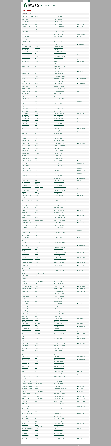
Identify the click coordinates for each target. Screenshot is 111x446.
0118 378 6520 (81, 237)
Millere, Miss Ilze (25, 260)
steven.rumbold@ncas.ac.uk (59, 345)
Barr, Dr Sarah (25, 51)
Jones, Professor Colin (26, 195)
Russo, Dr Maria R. (25, 346)
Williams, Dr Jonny (25, 418)
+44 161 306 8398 (81, 91)
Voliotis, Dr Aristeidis (26, 393)
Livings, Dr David (25, 224)
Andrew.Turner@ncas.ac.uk (59, 386)
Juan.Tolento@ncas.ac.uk (59, 379)
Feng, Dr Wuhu (25, 128)
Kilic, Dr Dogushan (25, 205)
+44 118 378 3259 (81, 430)
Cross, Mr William (25, 93)
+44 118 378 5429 (81, 168)
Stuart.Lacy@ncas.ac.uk (58, 212)
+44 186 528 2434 (81, 291)
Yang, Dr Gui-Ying (25, 435)
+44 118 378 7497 (81, 173)
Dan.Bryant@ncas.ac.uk (58, 64)
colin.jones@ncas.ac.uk (58, 195)
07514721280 (80, 160)
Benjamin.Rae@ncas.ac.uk (59, 321)
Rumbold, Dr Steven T (26, 345)
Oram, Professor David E (26, 288)
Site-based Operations (39, 23)
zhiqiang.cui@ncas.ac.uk (58, 95)
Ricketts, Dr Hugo (25, 333)
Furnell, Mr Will (25, 138)
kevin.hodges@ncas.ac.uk (59, 177)
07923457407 (80, 36)
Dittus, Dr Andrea (25, 110)
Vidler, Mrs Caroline (26, 391)
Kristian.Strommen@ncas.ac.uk (60, 373)
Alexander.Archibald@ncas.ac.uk (60, 34)
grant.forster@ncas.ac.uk (59, 135)
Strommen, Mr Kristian (26, 373)
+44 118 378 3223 (81, 71)
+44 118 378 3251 (81, 359)
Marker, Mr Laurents (26, 242)
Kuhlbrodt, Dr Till (25, 210)
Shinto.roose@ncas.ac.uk (59, 341)
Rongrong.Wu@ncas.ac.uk (59, 431)
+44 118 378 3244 (81, 267)
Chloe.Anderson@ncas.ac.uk (59, 28)
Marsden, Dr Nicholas (26, 244)
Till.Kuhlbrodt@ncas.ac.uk (59, 210)
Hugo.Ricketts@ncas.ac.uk (59, 333)
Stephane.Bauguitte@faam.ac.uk (60, 54)
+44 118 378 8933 (81, 245)
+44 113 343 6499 (81, 101)
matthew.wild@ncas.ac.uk (59, 415)
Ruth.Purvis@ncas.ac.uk (58, 318)
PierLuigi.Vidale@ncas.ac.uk (59, 389)
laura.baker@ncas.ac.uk (58, 44)
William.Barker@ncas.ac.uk (59, 49)
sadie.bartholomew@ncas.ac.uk (60, 53)
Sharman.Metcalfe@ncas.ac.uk (60, 259)
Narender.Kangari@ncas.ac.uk (60, 200)
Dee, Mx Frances (25, 101)
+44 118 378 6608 (81, 59)
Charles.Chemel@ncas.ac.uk (59, 78)
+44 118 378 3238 (81, 178)
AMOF (36, 126)
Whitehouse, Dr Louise (26, 411)
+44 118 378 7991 (81, 170)
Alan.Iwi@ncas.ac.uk (58, 192)
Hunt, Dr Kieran (25, 188)
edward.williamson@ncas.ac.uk (60, 421)
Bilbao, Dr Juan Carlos (26, 58)
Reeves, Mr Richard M (26, 325)
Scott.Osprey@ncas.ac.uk (59, 291)
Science (36, 16)
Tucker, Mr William (25, 384)
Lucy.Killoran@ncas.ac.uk (59, 207)
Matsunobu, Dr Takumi (26, 252)
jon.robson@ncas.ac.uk (58, 338)
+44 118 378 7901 (81, 143)
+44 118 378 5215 (81, 351)
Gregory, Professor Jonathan (27, 151)
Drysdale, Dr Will (25, 115)
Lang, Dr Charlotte (25, 213)
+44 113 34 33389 (81, 336)
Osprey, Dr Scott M (25, 291)
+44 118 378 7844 (81, 389)
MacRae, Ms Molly (25, 235)
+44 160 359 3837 (81, 135)
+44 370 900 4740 (81, 371)
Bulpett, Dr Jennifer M (26, 66)
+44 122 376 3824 (81, 401)
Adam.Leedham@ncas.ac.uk (59, 220)
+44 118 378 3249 (81, 315)
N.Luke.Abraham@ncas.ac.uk (59, 17)
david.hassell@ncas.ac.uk (59, 167)
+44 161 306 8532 (81, 24)
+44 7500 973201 (81, 105)
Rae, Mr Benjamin (25, 321)
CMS (35, 19)
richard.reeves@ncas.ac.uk (59, 325)
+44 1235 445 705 (81, 180)
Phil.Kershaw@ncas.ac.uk (59, 203)
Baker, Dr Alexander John (27, 43)
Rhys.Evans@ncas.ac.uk (58, 123)
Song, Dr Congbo (25, 363)
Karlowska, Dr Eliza (25, 202)
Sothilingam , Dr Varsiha (26, 364)
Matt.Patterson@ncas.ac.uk (59, 300)
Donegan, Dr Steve (25, 111)
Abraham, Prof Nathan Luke (27, 17)
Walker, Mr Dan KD (25, 396)
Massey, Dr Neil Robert (26, 249)
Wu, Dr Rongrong (25, 431)
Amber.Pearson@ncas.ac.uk (59, 303)
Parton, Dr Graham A (26, 296)
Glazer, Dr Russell (25, 146)
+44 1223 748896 (81, 346)
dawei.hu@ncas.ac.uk (58, 185)
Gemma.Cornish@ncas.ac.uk (59, 90)
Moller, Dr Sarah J (25, 265)
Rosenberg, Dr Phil (25, 343)
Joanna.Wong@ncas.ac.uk (59, 426)
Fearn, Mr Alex (25, 126)
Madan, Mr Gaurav (25, 237)
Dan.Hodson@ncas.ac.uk (59, 178)
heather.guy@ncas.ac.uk (58, 157)
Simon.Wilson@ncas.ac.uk (59, 423)
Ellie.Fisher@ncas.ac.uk (58, 133)
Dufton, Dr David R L (26, 116)
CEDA (36, 28)
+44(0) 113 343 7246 (82, 78)
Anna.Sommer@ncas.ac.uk (59, 361)
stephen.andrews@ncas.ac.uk (59, 31)
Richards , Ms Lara (25, 328)
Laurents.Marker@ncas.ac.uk (59, 242)
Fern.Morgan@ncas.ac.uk (59, 270)
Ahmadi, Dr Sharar (25, 19)
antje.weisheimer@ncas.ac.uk (59, 406)
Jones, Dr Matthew (25, 197)
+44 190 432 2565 (81, 323)
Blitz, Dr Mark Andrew (26, 61)
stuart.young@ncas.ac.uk (59, 438)
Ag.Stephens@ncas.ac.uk (59, 368)
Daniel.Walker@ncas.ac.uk (59, 396)
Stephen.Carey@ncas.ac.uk (59, 69)
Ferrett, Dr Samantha (26, 131)
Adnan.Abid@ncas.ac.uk (58, 16)
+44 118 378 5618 (81, 423)
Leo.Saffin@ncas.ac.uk (58, 348)
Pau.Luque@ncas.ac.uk (58, 230)
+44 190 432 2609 (81, 187)
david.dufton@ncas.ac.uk (59, 116)
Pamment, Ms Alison (26, 295)
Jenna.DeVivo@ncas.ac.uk (59, 106)
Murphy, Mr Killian (25, 273)
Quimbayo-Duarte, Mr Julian (27, 320)
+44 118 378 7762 (81, 43)
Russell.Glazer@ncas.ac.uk (59, 146)
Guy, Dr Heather (25, 157)
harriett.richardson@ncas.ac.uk (60, 330)
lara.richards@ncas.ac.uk (59, 328)
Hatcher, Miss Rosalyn (26, 168)
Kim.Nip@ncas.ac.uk (58, 281)
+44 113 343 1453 (81, 326)
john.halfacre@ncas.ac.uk (59, 158)
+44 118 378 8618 (81, 413)
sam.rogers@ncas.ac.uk (58, 340)
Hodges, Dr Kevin (25, 177)
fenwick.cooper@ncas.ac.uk (59, 88)
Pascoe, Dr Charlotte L (26, 298)
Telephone (79, 14)
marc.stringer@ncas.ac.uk (59, 371)
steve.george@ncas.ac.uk (59, 143)
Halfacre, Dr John (25, 158)
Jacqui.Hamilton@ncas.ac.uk (59, 160)
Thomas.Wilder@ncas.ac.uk (59, 416)
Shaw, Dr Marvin (25, 356)
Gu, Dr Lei (24, 155)
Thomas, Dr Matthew (26, 376)
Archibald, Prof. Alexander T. (27, 34)
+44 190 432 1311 (81, 398)
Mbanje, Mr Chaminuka (26, 255)
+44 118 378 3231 (81, 130)
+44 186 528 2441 (81, 406)
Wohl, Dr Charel (25, 425)
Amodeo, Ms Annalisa (26, 26)
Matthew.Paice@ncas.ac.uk (59, 293)
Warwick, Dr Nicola (25, 401)
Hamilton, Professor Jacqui (27, 160)
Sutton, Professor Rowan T (27, 374)
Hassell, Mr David (25, 167)
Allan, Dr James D (25, 24)
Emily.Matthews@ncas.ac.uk (59, 254)
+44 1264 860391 (81, 325)
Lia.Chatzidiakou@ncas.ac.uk (59, 76)
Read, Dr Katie (25, 323)
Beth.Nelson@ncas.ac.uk (58, 279)
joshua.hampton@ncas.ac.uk (59, 162)
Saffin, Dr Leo (24, 348)
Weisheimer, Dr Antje (26, 406)
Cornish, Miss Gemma (26, 90)
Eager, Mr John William (26, 118)
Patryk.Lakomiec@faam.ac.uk (59, 232)
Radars (36, 180)
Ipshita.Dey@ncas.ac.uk (58, 108)
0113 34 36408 (81, 270)
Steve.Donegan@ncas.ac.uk (59, 111)
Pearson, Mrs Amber (26, 303)
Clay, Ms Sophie (25, 81)
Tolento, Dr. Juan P (25, 379)
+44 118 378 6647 (81, 257)
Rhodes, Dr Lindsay (26, 326)
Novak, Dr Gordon (25, 284)
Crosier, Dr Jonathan (26, 91)
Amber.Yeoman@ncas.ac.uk (59, 436)
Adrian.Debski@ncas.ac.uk (59, 100)
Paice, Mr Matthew (25, 293)
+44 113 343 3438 (81, 128)
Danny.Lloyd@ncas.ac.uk (59, 225)
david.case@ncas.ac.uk (58, 71)
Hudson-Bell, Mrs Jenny (26, 187)
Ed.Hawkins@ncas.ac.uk (58, 170)
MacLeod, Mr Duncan (26, 234)
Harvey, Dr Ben (25, 163)
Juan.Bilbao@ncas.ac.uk (58, 58)
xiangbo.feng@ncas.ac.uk (59, 130)
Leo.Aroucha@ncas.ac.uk (59, 38)
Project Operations (38, 162)
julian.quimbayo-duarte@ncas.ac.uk (61, 320)
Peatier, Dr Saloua (25, 305)
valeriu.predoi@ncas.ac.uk (59, 315)
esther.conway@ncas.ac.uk (59, 86)
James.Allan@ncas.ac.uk (58, 24)
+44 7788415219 (81, 358)
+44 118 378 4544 (81, 428)
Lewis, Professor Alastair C (27, 222)
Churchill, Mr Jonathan (26, 79)
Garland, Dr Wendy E (26, 140)
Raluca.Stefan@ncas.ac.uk (59, 366)
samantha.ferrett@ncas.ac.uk (59, 131)
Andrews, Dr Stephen (26, 31)
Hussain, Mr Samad (26, 190)
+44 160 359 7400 (81, 288)
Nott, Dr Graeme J (25, 283)
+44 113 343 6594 (81, 61)
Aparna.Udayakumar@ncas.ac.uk (60, 388)
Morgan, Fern (24, 270)
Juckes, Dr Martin (25, 198)
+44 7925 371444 (81, 26)
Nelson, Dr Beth (25, 279)
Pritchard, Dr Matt (25, 316)
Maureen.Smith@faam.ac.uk (59, 358)
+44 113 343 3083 (81, 68)
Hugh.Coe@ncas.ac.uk (58, 83)
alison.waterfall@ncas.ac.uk (59, 403)
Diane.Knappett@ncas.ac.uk (59, 208)
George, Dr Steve (25, 143)
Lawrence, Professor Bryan (27, 215)
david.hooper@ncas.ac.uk (59, 180)
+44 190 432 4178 (81, 120)
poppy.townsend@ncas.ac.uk (59, 381)
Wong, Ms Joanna (25, 426)
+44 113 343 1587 (81, 396)
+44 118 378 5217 (81, 163)
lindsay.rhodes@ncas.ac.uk (59, 326)
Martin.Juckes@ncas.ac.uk (59, 198)
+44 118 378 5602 (81, 151)
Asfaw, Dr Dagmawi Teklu (27, 39)
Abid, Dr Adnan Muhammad (27, 16)
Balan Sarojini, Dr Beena (26, 46)
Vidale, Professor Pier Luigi (27, 389)
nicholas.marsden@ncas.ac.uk (60, 244)
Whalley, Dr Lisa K (25, 410)
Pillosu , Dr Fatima (25, 311)
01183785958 (80, 335)
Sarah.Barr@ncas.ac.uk (58, 51)
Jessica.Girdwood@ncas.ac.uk (59, 145)
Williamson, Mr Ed (25, 421)
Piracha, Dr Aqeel (25, 313)
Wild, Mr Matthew (25, 415)
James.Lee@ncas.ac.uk (58, 218)
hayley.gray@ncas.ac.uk (58, 150)
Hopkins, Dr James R (26, 182)
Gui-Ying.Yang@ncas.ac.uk (59, 435)
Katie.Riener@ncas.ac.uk (58, 335)
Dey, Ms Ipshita (25, 108)
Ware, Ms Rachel (25, 400)
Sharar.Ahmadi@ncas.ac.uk (59, 19)
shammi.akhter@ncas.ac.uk (59, 21)
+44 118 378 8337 (81, 374)
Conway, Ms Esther (25, 86)
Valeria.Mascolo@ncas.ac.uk (59, 247)
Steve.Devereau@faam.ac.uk (59, 105)
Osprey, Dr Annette (25, 289)
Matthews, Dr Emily (25, 254)
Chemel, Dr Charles (25, 78)
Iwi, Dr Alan (24, 192)
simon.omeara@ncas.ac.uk (59, 286)
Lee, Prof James (25, 218)
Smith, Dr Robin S (25, 359)
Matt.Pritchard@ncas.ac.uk (59, 316)
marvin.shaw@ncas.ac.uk (59, 356)
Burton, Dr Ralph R (25, 68)
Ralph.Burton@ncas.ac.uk (59, 68)
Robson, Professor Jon (26, 338)
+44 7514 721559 (81, 234)
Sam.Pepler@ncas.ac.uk (58, 308)
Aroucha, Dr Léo (25, 38)
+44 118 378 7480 (81, 230)
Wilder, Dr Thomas (25, 416)
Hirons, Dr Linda (25, 173)
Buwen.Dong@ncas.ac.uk (59, 113)
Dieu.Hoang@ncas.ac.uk (58, 175)
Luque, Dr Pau (25, 230)
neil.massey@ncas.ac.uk (58, 249)
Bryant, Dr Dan (25, 64)
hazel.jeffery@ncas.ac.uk (58, 193)
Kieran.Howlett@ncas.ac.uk (59, 183)
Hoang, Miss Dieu (25, 175)
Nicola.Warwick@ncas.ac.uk (59, 401)
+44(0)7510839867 (81, 277)
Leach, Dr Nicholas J (26, 217)
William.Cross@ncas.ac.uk (59, 93)
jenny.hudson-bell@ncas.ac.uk (60, 187)
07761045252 (80, 303)
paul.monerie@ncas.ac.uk (59, 267)
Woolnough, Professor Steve (27, 428)
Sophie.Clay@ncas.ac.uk (58, 81)
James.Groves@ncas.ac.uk (59, 153)
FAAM (36, 26)
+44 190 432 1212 (81, 265)
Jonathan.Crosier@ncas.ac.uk (59, 91)
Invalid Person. (26, 10)
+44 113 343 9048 (81, 343)
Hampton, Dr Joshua (26, 162)
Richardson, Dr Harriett (26, 330)
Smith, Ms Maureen (26, 358)
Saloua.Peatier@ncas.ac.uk (59, 305)
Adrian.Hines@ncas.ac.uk (59, 172)
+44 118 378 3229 (81, 110)
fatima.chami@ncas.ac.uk (59, 73)
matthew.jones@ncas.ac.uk (59, 197)
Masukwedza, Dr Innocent (27, 250)
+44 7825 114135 (81, 54)
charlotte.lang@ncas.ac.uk (59, 213)
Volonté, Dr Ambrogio (26, 394)
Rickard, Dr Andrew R (26, 331)
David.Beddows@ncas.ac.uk (59, 56)
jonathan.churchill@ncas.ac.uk (60, 79)
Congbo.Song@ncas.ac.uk (59, 363)
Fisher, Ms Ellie (25, 133)
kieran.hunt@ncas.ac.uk (58, 188)
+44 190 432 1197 (81, 356)
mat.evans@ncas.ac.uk (58, 121)
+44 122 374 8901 (81, 34)
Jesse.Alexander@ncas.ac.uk (59, 23)
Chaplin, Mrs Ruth (25, 74)
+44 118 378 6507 (81, 215)
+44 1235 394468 (81, 23)
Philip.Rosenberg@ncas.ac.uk (59, 343)
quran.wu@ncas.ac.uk (58, 430)
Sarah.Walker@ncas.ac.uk (59, 398)
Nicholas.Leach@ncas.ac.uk (59, 217)
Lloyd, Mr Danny (25, 225)
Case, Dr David (25, 71)
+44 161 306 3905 (81, 420)
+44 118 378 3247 (81, 289)
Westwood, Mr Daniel (26, 408)
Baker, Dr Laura (25, 44)
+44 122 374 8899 (81, 17)
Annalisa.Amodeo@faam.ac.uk (60, 26)
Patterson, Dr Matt (25, 300)
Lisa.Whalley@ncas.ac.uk (59, 410)
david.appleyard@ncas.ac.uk (59, 33)
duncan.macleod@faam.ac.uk (59, 234)
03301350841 (80, 193)
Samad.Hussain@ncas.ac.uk (59, 190)
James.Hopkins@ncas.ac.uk (59, 182)
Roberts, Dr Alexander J (26, 336)
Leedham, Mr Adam (26, 220)
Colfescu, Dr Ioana (25, 84)
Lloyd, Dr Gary (25, 227)
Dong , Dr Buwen (25, 113)
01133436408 (80, 90)
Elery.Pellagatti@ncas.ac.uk (59, 306)
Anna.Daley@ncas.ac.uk (58, 96)
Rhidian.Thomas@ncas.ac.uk (59, 378)
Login (29, 1)
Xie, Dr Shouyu (25, 433)
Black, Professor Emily (26, 59)
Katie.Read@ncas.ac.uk (58, 323)
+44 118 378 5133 (81, 435)
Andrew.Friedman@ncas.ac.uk (60, 136)
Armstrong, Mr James (26, 36)
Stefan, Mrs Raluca (25, 366)
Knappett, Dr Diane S (26, 208)
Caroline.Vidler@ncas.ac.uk (59, 391)
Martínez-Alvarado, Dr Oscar (27, 245)
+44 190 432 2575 (81, 218)
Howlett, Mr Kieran (25, 183)
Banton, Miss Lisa (25, 48)
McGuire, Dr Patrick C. (26, 257)
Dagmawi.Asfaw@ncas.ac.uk (59, 39)
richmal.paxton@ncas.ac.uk (59, 301)
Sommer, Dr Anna (25, 361)
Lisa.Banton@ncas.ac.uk (58, 48)
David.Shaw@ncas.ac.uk (58, 354)
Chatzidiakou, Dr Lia (26, 76)
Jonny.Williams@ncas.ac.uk (59, 418)
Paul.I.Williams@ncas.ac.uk (59, 420)
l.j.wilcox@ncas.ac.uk (58, 413)
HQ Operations (37, 33)
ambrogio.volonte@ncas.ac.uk (60, 394)
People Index (25, 1)
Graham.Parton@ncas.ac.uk (59, 296)
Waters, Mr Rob (25, 405)
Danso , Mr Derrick (25, 98)
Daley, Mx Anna (25, 96)
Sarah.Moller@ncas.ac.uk (59, 265)
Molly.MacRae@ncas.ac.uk (59, 235)
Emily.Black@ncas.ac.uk (58, 59)
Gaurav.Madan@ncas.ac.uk (59, 237)
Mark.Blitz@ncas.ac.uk (58, 61)
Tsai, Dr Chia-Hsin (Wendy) (27, 383)
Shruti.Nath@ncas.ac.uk (58, 275)
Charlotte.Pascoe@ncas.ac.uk (59, 298)
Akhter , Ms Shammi (26, 21)
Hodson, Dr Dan (25, 178)
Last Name (29, 13)
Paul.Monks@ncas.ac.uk (58, 268)
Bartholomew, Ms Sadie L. (27, 53)
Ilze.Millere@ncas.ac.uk (58, 260)
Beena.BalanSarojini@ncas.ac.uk (60, 46)
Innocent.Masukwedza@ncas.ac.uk (60, 250)
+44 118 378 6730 (81, 53)
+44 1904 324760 (81, 331)
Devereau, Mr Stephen (26, 105)
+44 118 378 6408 (81, 113)
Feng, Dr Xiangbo (25, 130)
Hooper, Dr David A (26, 180)
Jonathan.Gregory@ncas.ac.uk (60, 151)
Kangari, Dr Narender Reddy (27, 200)
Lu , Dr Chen (24, 229)
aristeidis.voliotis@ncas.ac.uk (59, 393)
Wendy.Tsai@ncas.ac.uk (58, 383)
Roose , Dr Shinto (25, 341)
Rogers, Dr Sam (25, 340)
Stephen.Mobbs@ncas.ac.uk (59, 262)
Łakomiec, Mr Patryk (26, 232)
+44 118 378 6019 (81, 386)
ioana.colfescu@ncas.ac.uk (59, 84)
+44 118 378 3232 (81, 131)
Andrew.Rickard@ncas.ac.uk (59, 331)
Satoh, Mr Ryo (25, 350)
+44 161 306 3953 (81, 333)
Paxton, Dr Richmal (25, 301)
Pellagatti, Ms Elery (25, 306)
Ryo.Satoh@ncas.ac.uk (58, 350)
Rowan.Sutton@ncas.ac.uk (59, 374)
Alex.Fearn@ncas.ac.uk (58, 126)
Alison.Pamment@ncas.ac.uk (59, 295)
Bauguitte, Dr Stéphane (26, 54)
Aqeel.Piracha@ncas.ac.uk (59, 313)
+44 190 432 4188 (81, 121)
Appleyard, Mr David (26, 33)
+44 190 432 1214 (81, 318)
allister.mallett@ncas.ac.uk (59, 240)
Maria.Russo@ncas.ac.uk (59, 346)
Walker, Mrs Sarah (25, 398)
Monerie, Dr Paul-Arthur (26, 267)
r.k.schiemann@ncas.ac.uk (59, 351)
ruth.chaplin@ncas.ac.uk (58, 74)
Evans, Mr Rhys (25, 123)
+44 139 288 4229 (81, 195)
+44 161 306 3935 (81, 83)
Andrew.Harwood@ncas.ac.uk (59, 165)
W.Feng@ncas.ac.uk (58, 128)
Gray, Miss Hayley (25, 150)
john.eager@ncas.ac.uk (58, 118)
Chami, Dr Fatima (25, 73)
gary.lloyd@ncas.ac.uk (58, 227)
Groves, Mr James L (25, 153)
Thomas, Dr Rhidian (26, 378)
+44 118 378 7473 (81, 338)
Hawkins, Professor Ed (26, 170)
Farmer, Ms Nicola (25, 125)
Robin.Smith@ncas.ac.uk (58, 359)
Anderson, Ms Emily (26, 29)
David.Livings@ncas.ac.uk (59, 224)
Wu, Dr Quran (25, 430)
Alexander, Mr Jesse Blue (26, 23)
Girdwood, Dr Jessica (26, 145)
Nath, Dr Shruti (25, 275)
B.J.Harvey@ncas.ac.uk (58, 163)
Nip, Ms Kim (24, 281)
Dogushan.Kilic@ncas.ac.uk (59, 205)
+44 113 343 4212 (81, 330)
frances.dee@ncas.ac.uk (58, 101)
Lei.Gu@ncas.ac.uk (57, 155)
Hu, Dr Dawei (24, 185)
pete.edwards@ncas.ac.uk (59, 120)
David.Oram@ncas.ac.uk (58, 288)
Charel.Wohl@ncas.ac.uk (59, 425)
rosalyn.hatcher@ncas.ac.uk (59, 168)
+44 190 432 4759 (81, 438)
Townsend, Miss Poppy (26, 381)
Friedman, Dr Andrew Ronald (27, 136)
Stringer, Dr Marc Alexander (27, 371)
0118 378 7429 (81, 391)
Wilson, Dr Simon (25, 423)
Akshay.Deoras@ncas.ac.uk (59, 103)
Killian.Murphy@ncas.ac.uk (59, 273)
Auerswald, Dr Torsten (26, 41)
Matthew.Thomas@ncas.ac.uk (59, 376)
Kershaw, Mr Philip (25, 203)
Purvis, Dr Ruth (25, 318)
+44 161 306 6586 (81, 286)
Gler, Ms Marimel (25, 148)
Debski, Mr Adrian (25, 100)
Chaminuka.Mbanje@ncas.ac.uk (60, 255)
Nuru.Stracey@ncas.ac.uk (59, 369)
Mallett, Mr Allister (25, 240)
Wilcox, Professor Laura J (27, 413)
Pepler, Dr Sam (25, 308)
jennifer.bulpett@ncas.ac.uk (59, 66)
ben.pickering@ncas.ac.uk (59, 310)
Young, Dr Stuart (25, 438)
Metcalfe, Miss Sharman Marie (27, 259)
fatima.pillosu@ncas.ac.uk (59, 311)
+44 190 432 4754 (81, 182)
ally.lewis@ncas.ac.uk (58, 222)
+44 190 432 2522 (81, 222)
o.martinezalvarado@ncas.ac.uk (60, 245)
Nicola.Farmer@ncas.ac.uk (59, 125)
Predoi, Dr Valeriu (25, 315)
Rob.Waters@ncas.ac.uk (58, 405)
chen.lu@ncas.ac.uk (58, 229)
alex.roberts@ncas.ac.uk (58, 336)
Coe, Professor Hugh (26, 83)
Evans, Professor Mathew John (28, 121)
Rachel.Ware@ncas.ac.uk (59, 400)
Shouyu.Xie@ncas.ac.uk (58, 433)
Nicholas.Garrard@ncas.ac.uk (59, 141)
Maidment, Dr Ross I (26, 239)
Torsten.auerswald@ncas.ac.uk (60, 41)
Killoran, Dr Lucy (25, 207)
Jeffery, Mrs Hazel (25, 193)
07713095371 (80, 220)
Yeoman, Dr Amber (25, 436)
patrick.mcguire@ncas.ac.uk (59, 257)
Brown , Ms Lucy (25, 63)
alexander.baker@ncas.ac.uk (59, 43)
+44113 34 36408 (81, 388)
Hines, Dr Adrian (25, 172)
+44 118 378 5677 (81, 188)
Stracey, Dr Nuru (25, 369)
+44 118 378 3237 (81, 167)
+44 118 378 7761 (81, 177)
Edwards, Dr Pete (25, 120)
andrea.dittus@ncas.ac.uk (59, 110)
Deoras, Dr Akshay (25, 103)
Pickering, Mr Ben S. (26, 310)
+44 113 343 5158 (81, 262)
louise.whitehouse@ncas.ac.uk (60, 411)
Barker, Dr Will (25, 49)
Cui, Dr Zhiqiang (25, 95)
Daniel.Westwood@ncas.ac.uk (59, 408)
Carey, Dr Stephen (25, 69)
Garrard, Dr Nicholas (26, 141)
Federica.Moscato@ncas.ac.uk (60, 272)
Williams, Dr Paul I (25, 420)
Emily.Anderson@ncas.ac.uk (59, 29)
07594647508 (80, 118)
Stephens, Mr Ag (25, 368)
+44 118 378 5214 (81, 44)
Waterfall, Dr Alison (25, 403)
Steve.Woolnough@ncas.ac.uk (60, 428)
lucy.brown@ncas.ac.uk (58, 63)
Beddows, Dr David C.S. (26, 56)
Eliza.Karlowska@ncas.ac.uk (59, 202)
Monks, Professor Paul (26, 268)
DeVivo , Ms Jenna (25, 106)
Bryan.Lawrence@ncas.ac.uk (59, 215)
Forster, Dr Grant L (25, 135)
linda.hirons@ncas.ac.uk (58, 173)
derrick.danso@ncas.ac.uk (59, 98)
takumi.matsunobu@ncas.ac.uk (60, 252)
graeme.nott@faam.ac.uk (59, 283)
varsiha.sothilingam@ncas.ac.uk (60, 364)
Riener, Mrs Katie (25, 335)
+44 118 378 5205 (81, 210)
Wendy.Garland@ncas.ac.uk (59, 140)
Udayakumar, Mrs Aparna (27, 388)
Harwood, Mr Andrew (26, 165)
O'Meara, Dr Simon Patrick (27, 286)
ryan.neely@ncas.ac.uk (58, 277)
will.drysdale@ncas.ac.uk (58, 115)
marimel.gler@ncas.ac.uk (59, 148)
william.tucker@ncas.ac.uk (59, 384)
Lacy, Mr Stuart (25, 212)
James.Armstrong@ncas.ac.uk (59, 36)
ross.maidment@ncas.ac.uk (59, 239)
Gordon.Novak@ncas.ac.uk (59, 284)
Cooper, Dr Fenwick (26, 88)
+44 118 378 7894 (81, 252)
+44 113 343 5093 (81, 95)
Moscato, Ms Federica (26, 272)
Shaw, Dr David (25, 354)
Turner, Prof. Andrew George (27, 386)
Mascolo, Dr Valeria (26, 247)
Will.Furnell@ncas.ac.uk (58, 138)
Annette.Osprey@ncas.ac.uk (59, 289)
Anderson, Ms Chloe (26, 28)
